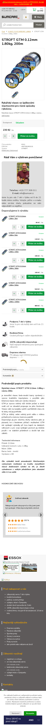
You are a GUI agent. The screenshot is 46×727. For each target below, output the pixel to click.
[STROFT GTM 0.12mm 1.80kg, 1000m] (5, 301)
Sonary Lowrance (13, 636)
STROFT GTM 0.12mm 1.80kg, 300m (17, 267)
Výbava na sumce (13, 639)
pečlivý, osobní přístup (15, 600)
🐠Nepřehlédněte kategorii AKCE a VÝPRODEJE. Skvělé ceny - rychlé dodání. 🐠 (23, 3)
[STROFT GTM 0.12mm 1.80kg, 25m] (5, 218)
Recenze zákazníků (14, 631)
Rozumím (30, 713)
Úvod (3, 32)
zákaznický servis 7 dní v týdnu (18, 594)
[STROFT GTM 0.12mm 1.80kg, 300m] (5, 268)
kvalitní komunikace (14, 597)
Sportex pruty (12, 633)
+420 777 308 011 (8, 9)
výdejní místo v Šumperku (16, 672)
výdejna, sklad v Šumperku (17, 602)
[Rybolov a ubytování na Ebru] (29, 567)
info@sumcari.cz (26, 193)
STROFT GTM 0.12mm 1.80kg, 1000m (17, 300)
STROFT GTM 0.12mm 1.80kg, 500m (17, 284)
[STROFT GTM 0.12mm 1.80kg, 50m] (5, 235)
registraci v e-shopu (14, 659)
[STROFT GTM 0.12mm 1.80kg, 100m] (5, 252)
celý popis (5, 116)
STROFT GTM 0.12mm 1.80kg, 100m (17, 251)
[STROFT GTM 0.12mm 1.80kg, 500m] (5, 285)
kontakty (10, 675)
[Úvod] (10, 17)
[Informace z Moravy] (12, 573)
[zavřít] (43, 2)
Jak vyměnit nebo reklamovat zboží (20, 644)
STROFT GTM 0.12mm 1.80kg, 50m (17, 234)
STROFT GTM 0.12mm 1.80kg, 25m (17, 217)
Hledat (39, 25)
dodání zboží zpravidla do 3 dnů (19, 605)
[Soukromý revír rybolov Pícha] (11, 567)
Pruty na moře (12, 642)
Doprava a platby (13, 628)
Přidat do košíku (27, 136)
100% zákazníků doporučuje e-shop (20, 608)
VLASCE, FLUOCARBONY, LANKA (19, 32)
